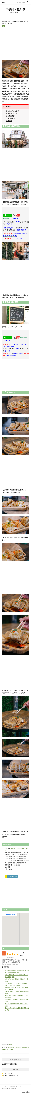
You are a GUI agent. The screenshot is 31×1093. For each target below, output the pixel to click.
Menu (4, 2)
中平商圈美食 (12, 1047)
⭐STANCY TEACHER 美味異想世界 (10, 1075)
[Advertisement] (15, 44)
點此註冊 (9, 224)
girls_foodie (15, 218)
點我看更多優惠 (21, 230)
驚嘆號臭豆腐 (11, 1049)
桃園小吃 (18, 1047)
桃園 (3, 26)
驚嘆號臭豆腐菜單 (11, 113)
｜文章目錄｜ (7, 107)
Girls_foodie (10, 26)
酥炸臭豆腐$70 (10, 116)
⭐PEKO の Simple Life (7, 1073)
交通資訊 (9, 121)
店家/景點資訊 (10, 118)
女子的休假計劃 (16, 9)
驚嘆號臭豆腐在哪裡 (12, 111)
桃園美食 (24, 1047)
